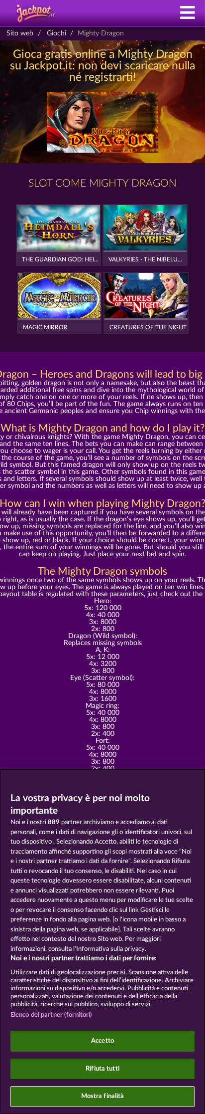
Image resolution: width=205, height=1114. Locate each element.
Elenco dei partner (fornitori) (51, 1015)
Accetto (102, 1041)
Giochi (56, 33)
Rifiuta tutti (102, 1069)
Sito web (19, 33)
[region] (102, 941)
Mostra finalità (102, 1096)
